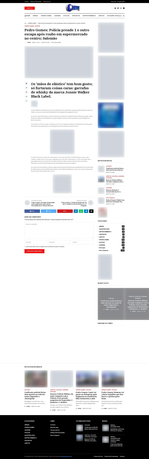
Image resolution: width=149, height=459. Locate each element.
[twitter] (118, 8)
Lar (25, 23)
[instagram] (120, 8)
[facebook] (115, 8)
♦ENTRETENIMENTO (111, 231)
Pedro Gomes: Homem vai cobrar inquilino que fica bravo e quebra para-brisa (112, 395)
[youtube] (124, 8)
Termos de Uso (55, 430)
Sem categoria (110, 197)
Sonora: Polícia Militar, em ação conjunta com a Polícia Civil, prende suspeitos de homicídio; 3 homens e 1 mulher (137, 304)
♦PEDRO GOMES (32, 23)
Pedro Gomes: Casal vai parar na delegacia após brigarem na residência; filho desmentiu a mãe (86, 395)
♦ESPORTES (111, 234)
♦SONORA (121, 176)
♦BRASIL (111, 226)
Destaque (109, 177)
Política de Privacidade (57, 432)
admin (29, 42)
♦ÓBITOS (108, 176)
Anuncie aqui (54, 427)
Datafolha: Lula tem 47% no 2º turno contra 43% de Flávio (117, 431)
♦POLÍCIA (37, 26)
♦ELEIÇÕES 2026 (111, 229)
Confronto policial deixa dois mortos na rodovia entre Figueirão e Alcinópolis (114, 171)
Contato (52, 425)
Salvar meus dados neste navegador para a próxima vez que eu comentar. (45, 246)
